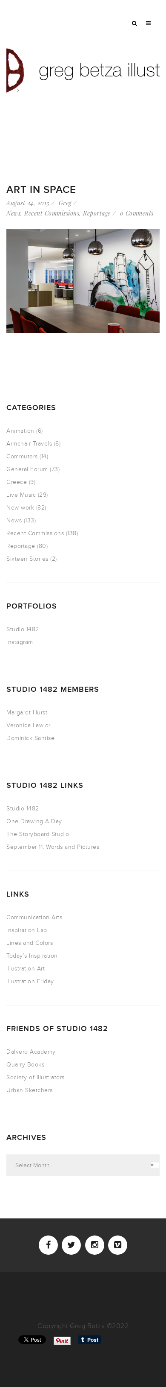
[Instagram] (94, 1245)
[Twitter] (71, 1245)
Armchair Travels (29, 443)
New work (20, 507)
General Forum (27, 469)
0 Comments (137, 213)
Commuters (22, 456)
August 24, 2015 (27, 203)
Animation (20, 430)
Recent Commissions (51, 213)
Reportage (97, 213)
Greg (65, 203)
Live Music (21, 494)
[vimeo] (117, 1245)
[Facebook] (48, 1245)
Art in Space (41, 190)
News (13, 213)
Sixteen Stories (27, 558)
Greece (16, 482)
